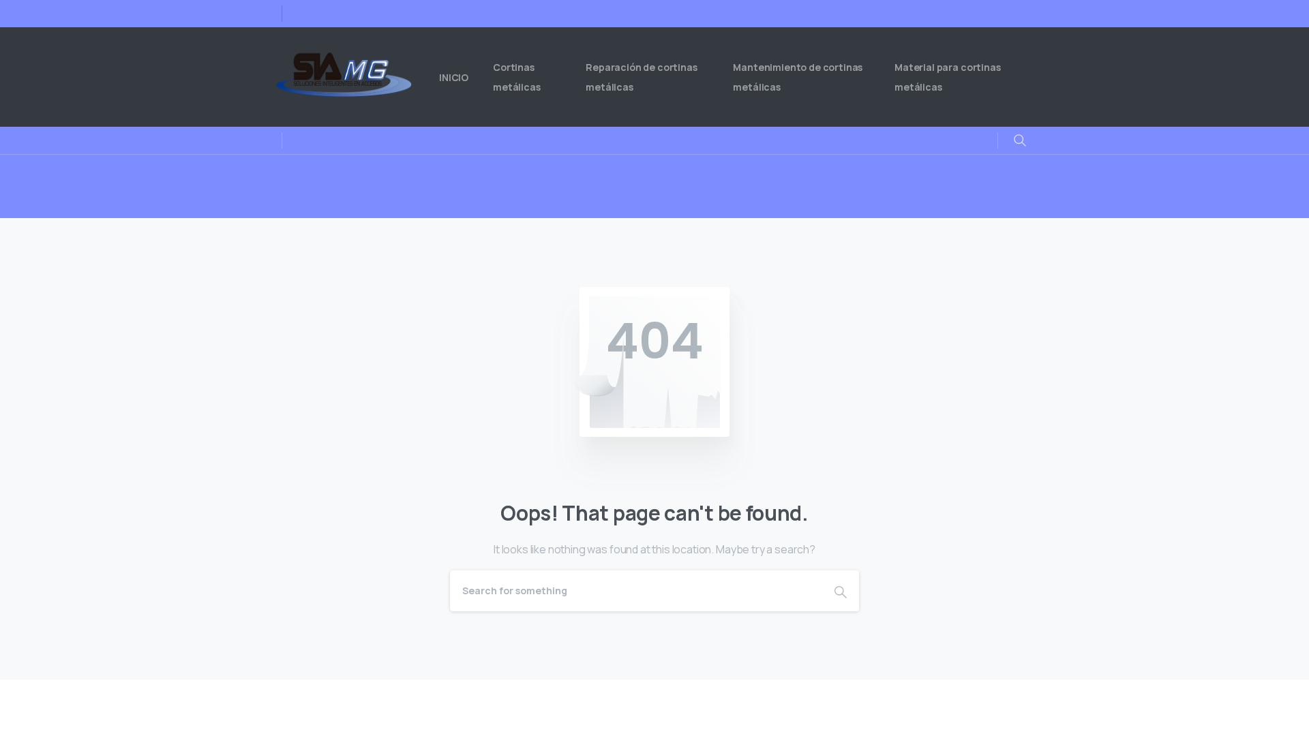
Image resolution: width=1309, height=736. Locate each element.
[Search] (840, 590)
